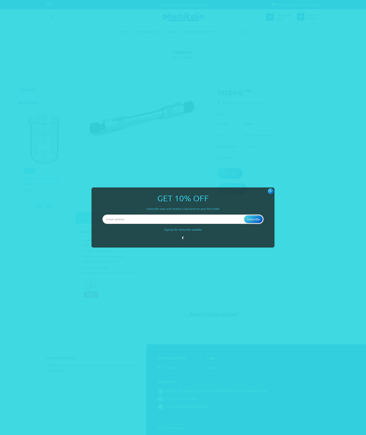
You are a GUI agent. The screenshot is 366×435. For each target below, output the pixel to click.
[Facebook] (183, 238)
